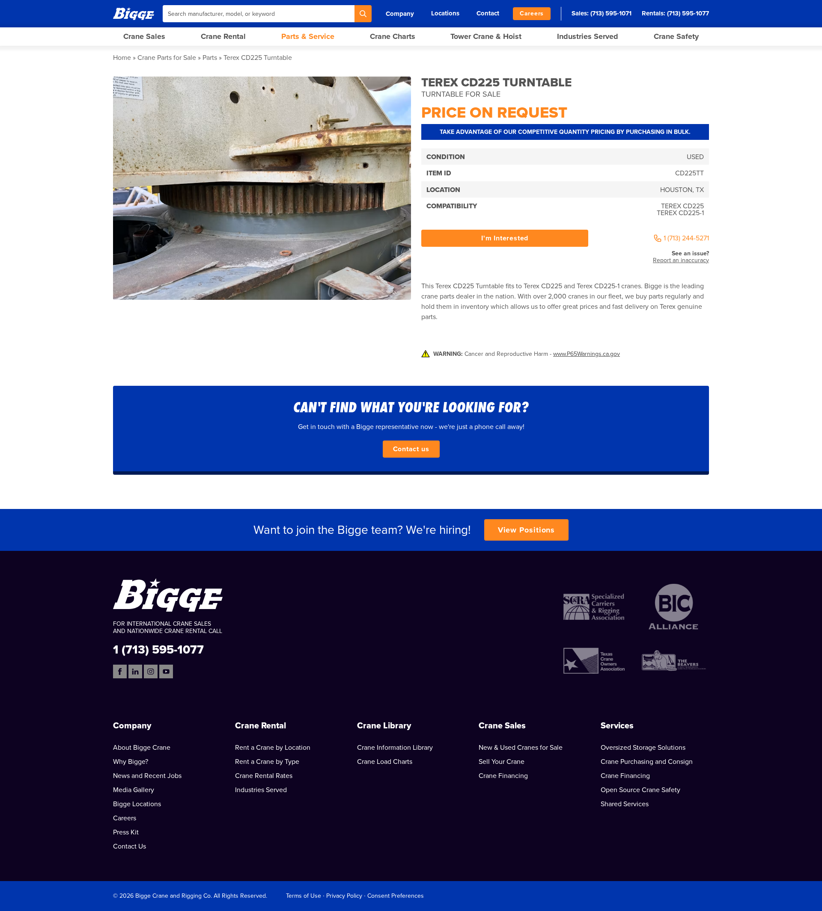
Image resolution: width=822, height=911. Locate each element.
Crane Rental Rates (263, 776)
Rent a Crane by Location (272, 747)
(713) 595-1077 (688, 13)
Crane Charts (392, 36)
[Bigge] (133, 13)
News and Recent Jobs (147, 776)
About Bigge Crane (141, 747)
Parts (210, 57)
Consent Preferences (395, 895)
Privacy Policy (344, 895)
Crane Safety (676, 36)
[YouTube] (166, 671)
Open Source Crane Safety (640, 790)
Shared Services (625, 804)
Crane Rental (223, 36)
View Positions (526, 530)
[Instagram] (151, 671)
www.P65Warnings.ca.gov (586, 354)
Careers (532, 13)
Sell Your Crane (501, 761)
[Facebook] (120, 671)
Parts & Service (307, 36)
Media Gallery (133, 790)
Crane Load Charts (384, 761)
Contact (488, 13)
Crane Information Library (395, 747)
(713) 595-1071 (610, 13)
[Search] (363, 13)
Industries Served (587, 36)
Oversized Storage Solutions (643, 747)
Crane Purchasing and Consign (647, 761)
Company (400, 14)
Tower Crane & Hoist (485, 36)
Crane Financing (503, 776)
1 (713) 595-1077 (158, 649)
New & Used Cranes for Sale (521, 747)
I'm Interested (504, 238)
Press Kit (126, 832)
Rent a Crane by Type (267, 761)
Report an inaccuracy (681, 260)
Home (122, 57)
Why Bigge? (130, 761)
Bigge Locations (137, 804)
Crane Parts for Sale (166, 57)
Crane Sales (144, 36)
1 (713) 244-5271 (686, 238)
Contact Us (129, 846)
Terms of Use (303, 895)
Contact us (411, 449)
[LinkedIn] (135, 671)
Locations (445, 13)
